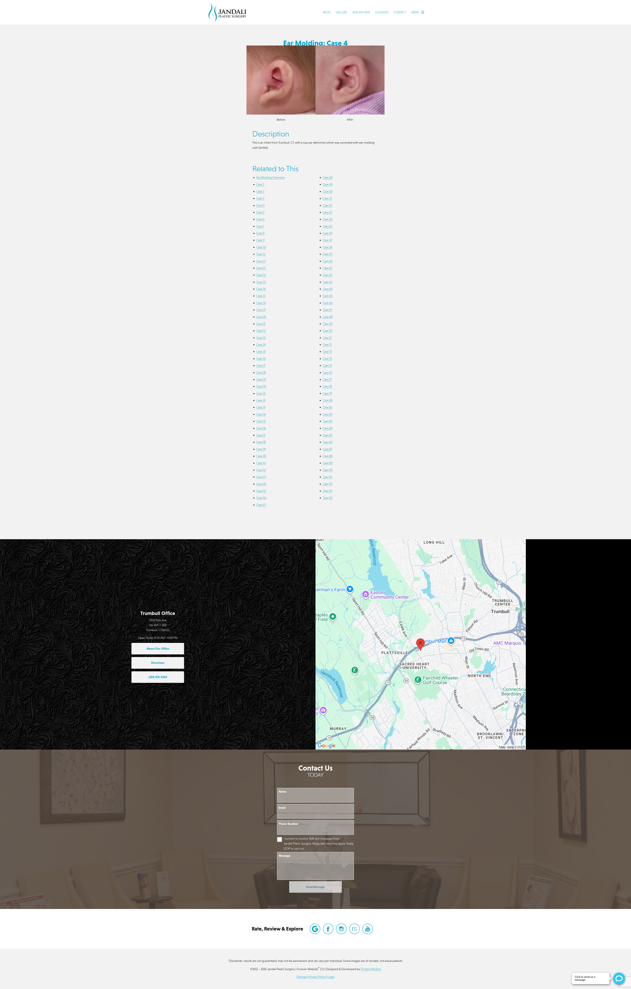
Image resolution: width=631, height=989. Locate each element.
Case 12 (261, 261)
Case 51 (327, 198)
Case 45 (261, 491)
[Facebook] (328, 929)
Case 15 (261, 282)
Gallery (341, 12)
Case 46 (261, 497)
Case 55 (327, 226)
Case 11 (261, 254)
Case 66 (328, 303)
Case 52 (327, 205)
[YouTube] (367, 929)
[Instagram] (341, 929)
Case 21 (261, 323)
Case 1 (260, 184)
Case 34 (261, 414)
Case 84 (328, 428)
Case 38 (261, 442)
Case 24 (261, 344)
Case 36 (261, 428)
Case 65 (327, 295)
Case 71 (327, 337)
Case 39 (261, 449)
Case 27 (260, 365)
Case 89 (328, 463)
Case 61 (327, 268)
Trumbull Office (157, 613)
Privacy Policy (317, 976)
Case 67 (327, 309)
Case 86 (328, 442)
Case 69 (328, 323)
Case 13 (261, 268)
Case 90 (328, 470)
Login (331, 976)
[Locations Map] (421, 644)
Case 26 (261, 358)
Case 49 (328, 184)
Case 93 (327, 491)
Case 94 (328, 497)
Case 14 (261, 275)
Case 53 (327, 212)
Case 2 (260, 191)
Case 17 (260, 295)
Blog (327, 12)
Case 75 (327, 365)
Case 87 (327, 449)
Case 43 (261, 477)
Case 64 (328, 289)
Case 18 (261, 303)
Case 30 (261, 386)
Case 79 (327, 393)
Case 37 (260, 435)
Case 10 (261, 247)
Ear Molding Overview (270, 177)
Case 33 (261, 407)
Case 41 (261, 463)
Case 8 (260, 233)
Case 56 (327, 233)
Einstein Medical (371, 969)
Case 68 (328, 316)
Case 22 (261, 330)
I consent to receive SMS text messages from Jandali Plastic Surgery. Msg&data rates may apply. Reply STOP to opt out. (319, 843)
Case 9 (260, 240)
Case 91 (327, 477)
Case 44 (261, 484)
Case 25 (261, 351)
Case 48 (328, 177)
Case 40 (261, 456)
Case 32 (261, 400)
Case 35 (261, 421)
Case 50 (327, 191)
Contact (400, 12)
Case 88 (328, 456)
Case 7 (260, 226)
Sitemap (301, 976)
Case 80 (328, 400)
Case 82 (327, 414)
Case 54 (327, 219)
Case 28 (261, 372)
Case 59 (327, 254)
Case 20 (261, 316)
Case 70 (327, 330)
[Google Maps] (315, 929)
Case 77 (327, 379)
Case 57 (327, 240)
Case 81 (327, 407)
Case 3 (260, 198)
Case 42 (261, 470)
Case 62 (327, 275)
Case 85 (327, 435)
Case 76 (327, 372)
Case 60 (328, 261)
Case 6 (260, 219)
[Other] (354, 929)
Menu (415, 12)
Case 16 (261, 289)
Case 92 (327, 484)
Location (381, 12)
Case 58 (327, 247)
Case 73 (327, 351)
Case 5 (260, 212)
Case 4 (260, 205)
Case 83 (327, 421)
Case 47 (261, 504)
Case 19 (261, 309)
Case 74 (327, 358)
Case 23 (261, 337)
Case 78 (327, 386)
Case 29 (261, 379)
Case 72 (327, 344)
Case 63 (327, 282)
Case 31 (261, 393)
